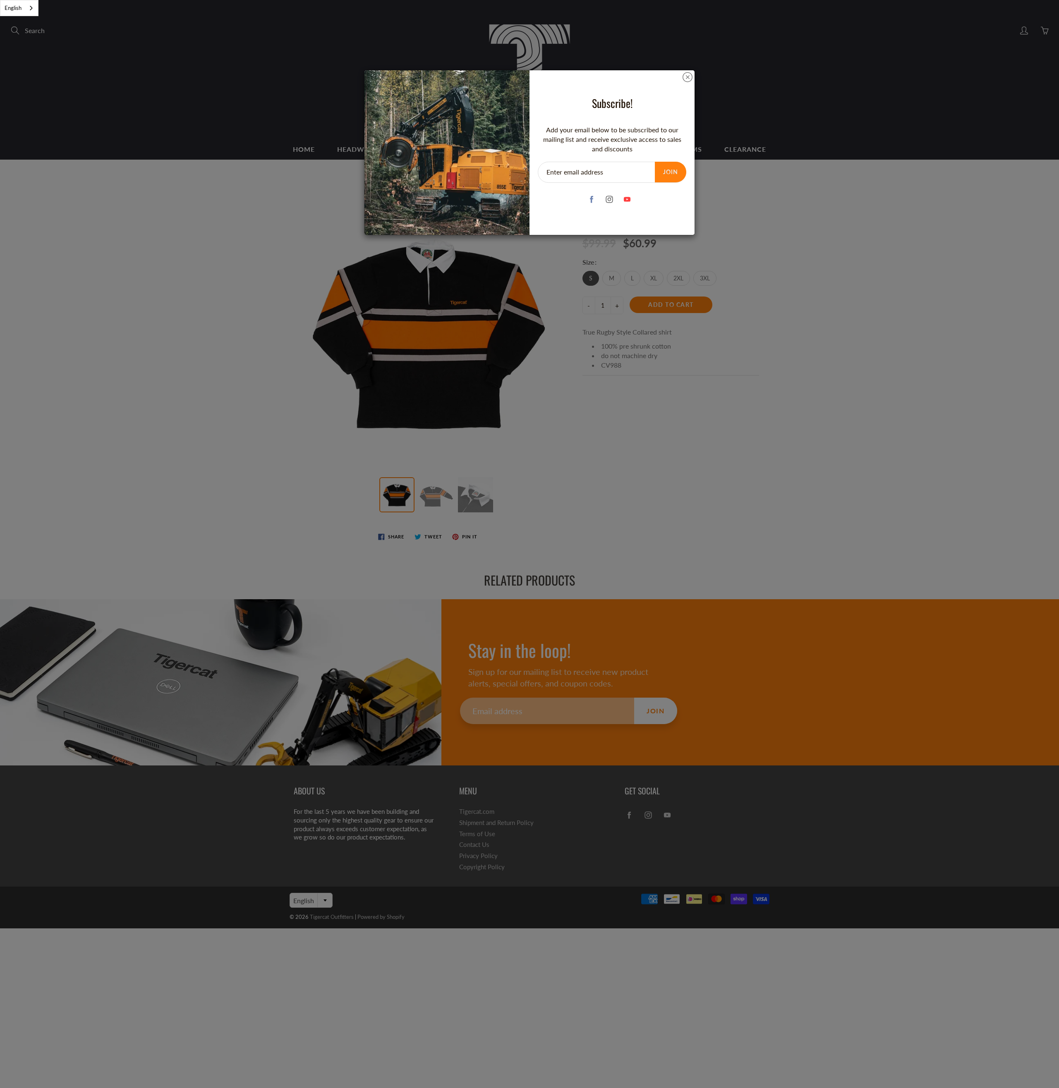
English (13, 8)
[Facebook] (591, 199)
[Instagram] (609, 199)
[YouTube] (627, 199)
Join (670, 171)
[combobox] (19, 8)
